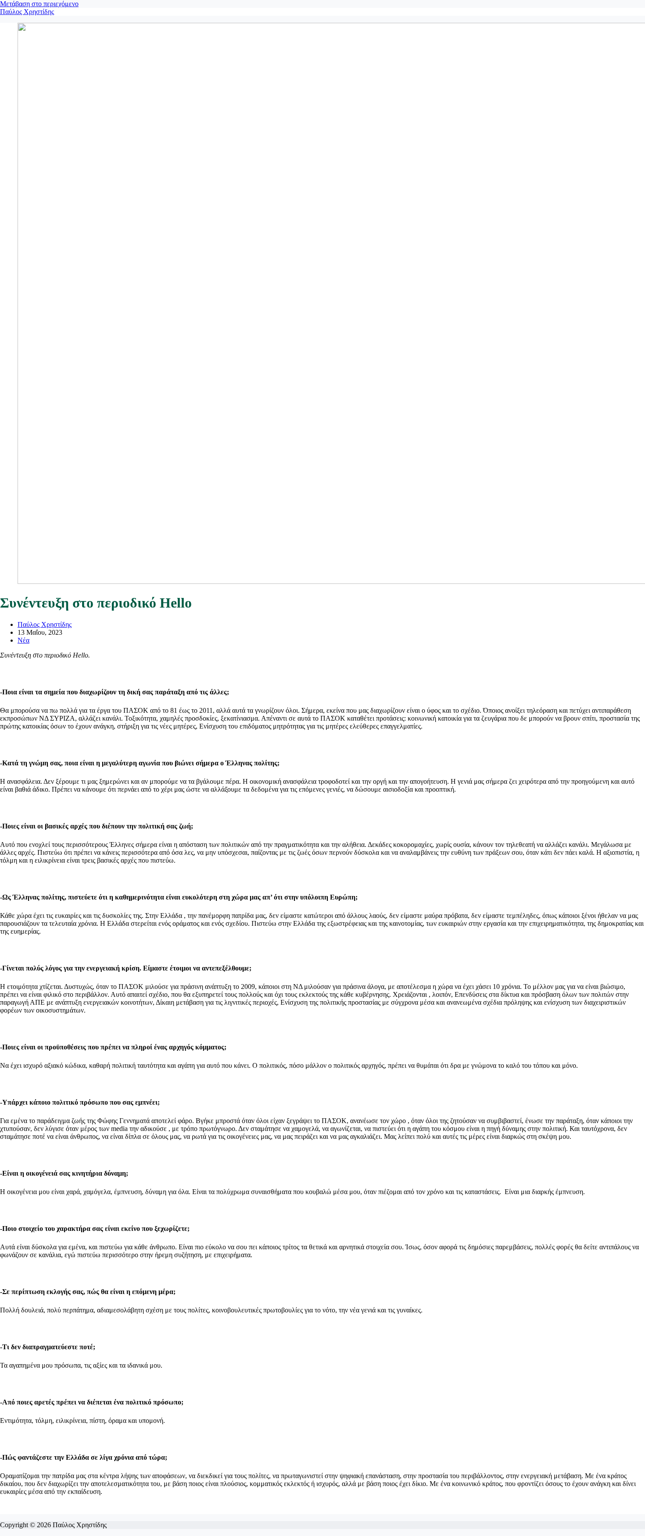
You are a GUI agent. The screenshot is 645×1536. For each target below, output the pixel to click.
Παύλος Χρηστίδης (27, 11)
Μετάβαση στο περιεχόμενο (39, 3)
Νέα (23, 640)
